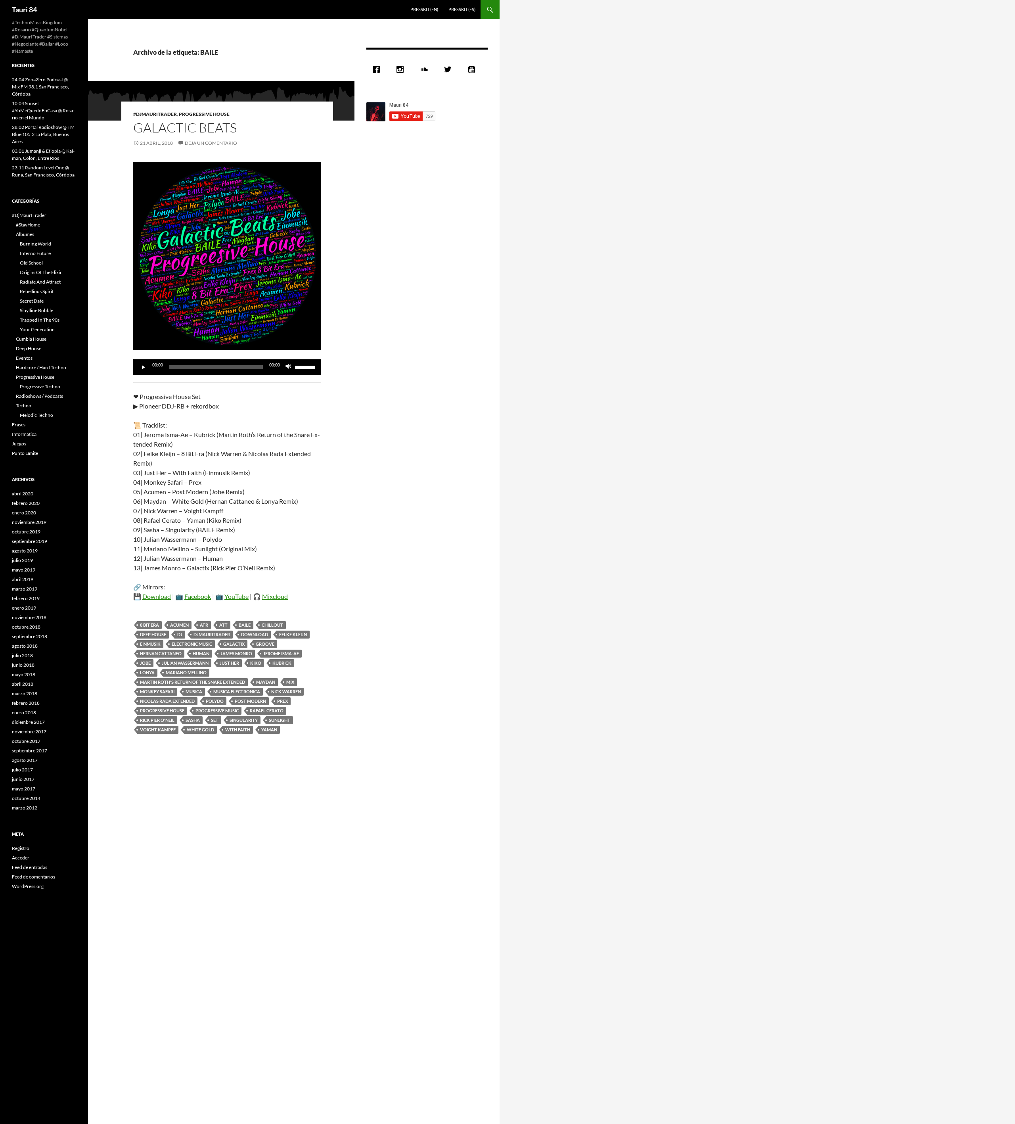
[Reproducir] (143, 367)
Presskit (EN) (424, 9)
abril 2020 (22, 494)
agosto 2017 (25, 760)
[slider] (306, 366)
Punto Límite (25, 453)
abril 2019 (22, 579)
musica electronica (236, 691)
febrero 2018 (26, 703)
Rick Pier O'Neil (157, 720)
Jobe (145, 663)
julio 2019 (22, 560)
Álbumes (25, 234)
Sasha (193, 720)
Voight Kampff (158, 729)
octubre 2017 (26, 741)
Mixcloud (275, 596)
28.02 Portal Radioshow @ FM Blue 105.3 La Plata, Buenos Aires (43, 134)
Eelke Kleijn (293, 634)
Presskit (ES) (461, 9)
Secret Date (32, 301)
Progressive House (204, 114)
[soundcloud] (426, 69)
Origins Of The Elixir (41, 272)
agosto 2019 (25, 551)
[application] (227, 367)
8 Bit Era (149, 624)
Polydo (215, 701)
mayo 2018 (23, 674)
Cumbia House (31, 339)
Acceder (20, 858)
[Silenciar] (289, 367)
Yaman (269, 729)
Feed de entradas (29, 867)
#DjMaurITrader (155, 114)
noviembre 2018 (29, 617)
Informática (24, 434)
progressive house (162, 710)
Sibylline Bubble (36, 310)
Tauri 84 (24, 9)
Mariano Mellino (186, 672)
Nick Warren (286, 691)
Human (201, 653)
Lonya (147, 672)
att (223, 624)
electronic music (192, 643)
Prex (282, 701)
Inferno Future (35, 253)
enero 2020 (24, 513)
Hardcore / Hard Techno (41, 367)
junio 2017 (23, 779)
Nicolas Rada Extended (167, 701)
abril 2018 (22, 684)
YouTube (236, 596)
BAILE (245, 624)
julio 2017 (22, 770)
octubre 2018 (26, 627)
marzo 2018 (24, 693)
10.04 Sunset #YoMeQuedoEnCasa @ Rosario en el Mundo (43, 110)
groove (265, 643)
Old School (31, 263)
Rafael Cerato (266, 710)
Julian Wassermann (185, 663)
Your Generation (37, 329)
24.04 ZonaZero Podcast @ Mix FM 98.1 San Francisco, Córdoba (40, 87)
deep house (153, 634)
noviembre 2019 (29, 522)
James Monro (236, 653)
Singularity (244, 720)
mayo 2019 (23, 570)
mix (290, 682)
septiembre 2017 (29, 751)
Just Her (229, 663)
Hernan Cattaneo (161, 653)
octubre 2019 (26, 532)
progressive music (217, 710)
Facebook (197, 596)
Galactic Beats (185, 127)
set (214, 720)
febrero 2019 (26, 598)
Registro (20, 848)
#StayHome (28, 225)
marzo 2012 (24, 808)
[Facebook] (378, 69)
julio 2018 (22, 655)
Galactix (234, 643)
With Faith (237, 729)
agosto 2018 (25, 646)
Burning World (35, 244)
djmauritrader (211, 634)
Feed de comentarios (33, 877)
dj (179, 634)
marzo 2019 (24, 589)
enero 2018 (24, 712)
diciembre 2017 (28, 722)
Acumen (179, 624)
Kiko (255, 663)
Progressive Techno (40, 386)
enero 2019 (24, 608)
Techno (23, 406)
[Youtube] (473, 69)
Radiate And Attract (40, 282)
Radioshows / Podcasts (39, 396)
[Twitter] (450, 69)
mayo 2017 (23, 789)
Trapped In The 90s (39, 320)
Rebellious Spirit (37, 291)
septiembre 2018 (29, 636)
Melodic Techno (36, 415)
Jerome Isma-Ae (281, 653)
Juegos (19, 444)
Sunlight (279, 720)
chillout (272, 624)
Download (156, 596)
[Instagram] (402, 69)
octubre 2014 (26, 798)
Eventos (24, 358)
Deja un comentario (211, 143)
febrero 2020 (26, 503)
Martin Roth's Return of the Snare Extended (192, 682)
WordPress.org (28, 886)
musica (194, 691)
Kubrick (281, 663)
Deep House (28, 348)
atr (204, 624)
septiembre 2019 (29, 541)
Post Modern (250, 701)
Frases (18, 425)
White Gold (200, 729)
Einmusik (150, 643)
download (254, 634)
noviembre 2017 (29, 732)
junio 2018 (23, 665)
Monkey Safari (157, 691)
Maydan (265, 682)
